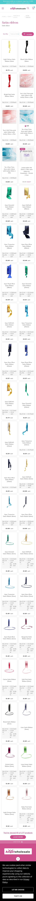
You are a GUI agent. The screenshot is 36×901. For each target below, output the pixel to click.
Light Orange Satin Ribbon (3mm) (9, 813)
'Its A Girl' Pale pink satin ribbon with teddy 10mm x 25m (9, 132)
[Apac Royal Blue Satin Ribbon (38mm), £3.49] (9, 271)
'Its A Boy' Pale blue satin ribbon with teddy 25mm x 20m (26, 132)
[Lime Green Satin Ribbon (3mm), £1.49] (27, 752)
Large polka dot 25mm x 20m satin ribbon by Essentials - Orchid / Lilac (26, 171)
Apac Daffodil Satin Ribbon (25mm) (9, 325)
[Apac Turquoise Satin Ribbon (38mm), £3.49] (9, 232)
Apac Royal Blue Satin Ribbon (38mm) (9, 285)
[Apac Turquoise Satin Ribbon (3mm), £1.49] (9, 582)
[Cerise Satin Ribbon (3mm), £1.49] (9, 667)
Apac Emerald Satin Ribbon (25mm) (26, 285)
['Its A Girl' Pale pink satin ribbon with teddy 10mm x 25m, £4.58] (9, 117)
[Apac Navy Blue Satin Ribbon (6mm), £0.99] (27, 502)
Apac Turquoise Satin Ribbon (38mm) (9, 246)
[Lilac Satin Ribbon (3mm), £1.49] (27, 709)
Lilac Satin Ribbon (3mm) (26, 728)
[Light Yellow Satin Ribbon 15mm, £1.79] (9, 47)
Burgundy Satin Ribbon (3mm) (27, 638)
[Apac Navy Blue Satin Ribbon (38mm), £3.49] (27, 232)
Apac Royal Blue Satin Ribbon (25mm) (26, 364)
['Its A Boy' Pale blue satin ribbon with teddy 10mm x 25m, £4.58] (9, 155)
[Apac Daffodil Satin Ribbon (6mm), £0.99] (27, 464)
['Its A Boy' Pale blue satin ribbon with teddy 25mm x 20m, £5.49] (27, 117)
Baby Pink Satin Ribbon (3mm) (27, 808)
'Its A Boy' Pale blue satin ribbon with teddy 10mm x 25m (9, 170)
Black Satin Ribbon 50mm (26, 60)
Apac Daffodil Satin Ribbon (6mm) (26, 478)
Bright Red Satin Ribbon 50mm (9, 95)
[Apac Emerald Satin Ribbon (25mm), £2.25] (27, 271)
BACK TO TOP (17, 842)
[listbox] (14, 34)
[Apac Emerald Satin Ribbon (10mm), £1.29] (27, 389)
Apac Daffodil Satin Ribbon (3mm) (26, 553)
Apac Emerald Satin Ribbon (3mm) (9, 553)
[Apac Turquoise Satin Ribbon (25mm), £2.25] (27, 310)
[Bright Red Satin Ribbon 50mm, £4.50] (9, 81)
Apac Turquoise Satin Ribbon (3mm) (9, 595)
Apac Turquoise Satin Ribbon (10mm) (27, 443)
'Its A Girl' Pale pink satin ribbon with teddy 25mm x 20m (26, 95)
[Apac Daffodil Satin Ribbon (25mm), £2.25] (9, 310)
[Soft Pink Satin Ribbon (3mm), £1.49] (27, 667)
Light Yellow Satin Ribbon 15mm (9, 60)
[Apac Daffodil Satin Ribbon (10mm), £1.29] (9, 428)
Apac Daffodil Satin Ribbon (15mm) (9, 403)
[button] (28, 34)
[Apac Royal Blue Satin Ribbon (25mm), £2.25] (27, 350)
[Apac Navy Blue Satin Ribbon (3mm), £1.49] (27, 582)
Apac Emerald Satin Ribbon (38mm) (9, 207)
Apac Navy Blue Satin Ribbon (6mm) (26, 515)
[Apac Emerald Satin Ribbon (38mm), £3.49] (9, 192)
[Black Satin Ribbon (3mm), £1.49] (9, 709)
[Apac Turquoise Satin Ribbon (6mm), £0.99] (9, 502)
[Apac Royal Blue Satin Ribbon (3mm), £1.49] (9, 624)
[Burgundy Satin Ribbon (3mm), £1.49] (27, 624)
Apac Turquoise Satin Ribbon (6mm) (9, 515)
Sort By (5, 34)
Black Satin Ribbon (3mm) (9, 723)
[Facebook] (18, 859)
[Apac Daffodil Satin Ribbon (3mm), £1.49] (27, 539)
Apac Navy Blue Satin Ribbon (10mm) (9, 479)
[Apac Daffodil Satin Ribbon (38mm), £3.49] (27, 192)
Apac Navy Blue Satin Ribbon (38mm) (26, 246)
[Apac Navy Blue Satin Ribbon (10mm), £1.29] (9, 464)
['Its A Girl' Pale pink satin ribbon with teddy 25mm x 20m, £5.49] (27, 81)
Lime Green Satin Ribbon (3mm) (26, 765)
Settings (18, 889)
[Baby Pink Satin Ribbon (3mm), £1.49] (27, 794)
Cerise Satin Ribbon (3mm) (9, 680)
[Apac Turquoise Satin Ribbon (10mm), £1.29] (27, 428)
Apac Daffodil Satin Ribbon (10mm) (9, 444)
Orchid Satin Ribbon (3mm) (9, 765)
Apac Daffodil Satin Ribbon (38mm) (26, 207)
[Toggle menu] (3, 8)
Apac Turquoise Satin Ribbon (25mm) (27, 325)
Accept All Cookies (18, 896)
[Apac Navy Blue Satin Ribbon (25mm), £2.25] (9, 350)
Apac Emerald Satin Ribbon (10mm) (26, 405)
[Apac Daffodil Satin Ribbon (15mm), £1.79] (9, 389)
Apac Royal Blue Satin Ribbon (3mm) (9, 638)
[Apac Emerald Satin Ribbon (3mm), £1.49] (9, 539)
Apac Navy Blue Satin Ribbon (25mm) (9, 364)
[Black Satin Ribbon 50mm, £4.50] (27, 47)
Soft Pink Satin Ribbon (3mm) (27, 680)
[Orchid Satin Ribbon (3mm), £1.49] (9, 752)
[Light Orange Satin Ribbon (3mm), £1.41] (9, 794)
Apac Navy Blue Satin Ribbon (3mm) (26, 595)
